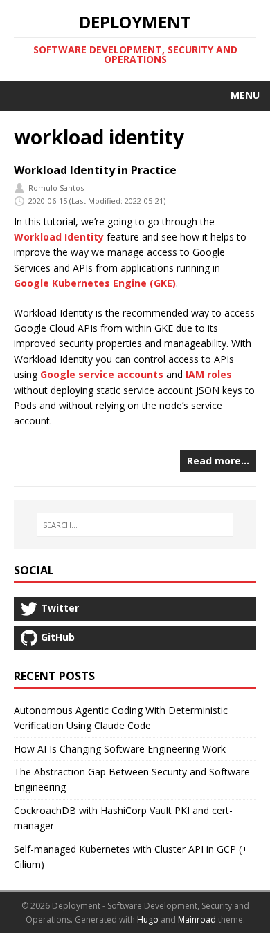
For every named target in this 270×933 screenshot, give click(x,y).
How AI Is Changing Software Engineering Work (120, 748)
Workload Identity (59, 236)
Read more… (218, 460)
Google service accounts (101, 374)
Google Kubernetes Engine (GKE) (95, 283)
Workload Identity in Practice (95, 170)
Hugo (148, 919)
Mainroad (197, 919)
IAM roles (209, 374)
